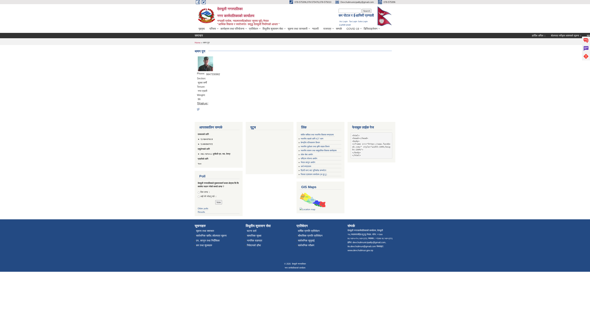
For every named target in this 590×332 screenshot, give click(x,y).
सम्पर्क (339, 28)
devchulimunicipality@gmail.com (369, 242)
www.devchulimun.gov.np (360, 250)
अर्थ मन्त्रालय (306, 166)
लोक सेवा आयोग (307, 154)
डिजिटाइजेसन (370, 28)
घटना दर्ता (251, 230)
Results (201, 212)
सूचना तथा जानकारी (297, 28)
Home (198, 42)
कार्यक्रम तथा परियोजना (232, 28)
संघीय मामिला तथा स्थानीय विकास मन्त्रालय (317, 134)
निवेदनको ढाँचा (254, 245)
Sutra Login (363, 21)
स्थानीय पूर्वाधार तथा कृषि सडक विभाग (315, 146)
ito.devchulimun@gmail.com (362, 246)
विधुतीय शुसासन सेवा (273, 28)
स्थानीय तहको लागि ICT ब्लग (312, 138)
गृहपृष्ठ (202, 28)
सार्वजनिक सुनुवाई (306, 240)
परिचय (212, 28)
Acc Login (343, 21)
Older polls (203, 208)
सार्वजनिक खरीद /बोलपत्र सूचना (211, 235)
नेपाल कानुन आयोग (308, 162)
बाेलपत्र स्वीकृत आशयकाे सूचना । (560, 35)
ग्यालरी (315, 28)
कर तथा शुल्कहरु (204, 245)
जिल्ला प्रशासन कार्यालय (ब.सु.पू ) (314, 174)
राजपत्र (327, 28)
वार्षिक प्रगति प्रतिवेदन (309, 230)
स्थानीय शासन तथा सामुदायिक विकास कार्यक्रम (318, 150)
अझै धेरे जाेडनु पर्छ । (208, 196)
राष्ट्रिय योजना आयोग (309, 158)
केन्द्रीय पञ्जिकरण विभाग (310, 142)
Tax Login (353, 21)
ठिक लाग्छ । (205, 192)
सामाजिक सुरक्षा (254, 235)
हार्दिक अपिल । (533, 35)
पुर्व (198, 109)
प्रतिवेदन (253, 28)
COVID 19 (352, 28)
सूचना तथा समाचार (205, 230)
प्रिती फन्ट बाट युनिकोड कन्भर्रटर (313, 170)
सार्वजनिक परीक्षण (306, 245)
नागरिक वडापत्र (254, 240)
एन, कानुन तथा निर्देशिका (208, 240)
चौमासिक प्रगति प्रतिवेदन (310, 235)
